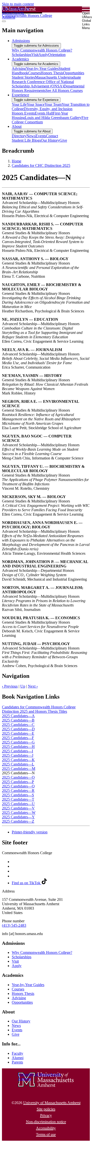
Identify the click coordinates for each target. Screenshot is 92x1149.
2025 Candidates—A (18, 716)
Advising (19, 998)
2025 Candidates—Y (18, 817)
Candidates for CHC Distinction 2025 (41, 165)
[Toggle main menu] (4, 21)
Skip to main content (18, 4)
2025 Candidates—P (18, 782)
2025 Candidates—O (18, 777)
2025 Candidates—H (18, 747)
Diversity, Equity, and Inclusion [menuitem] (48, 109)
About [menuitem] (17, 126)
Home (16, 161)
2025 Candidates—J (17, 755)
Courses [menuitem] (34, 73)
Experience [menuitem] (20, 95)
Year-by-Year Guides (28, 985)
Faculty (17, 1053)
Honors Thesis (23, 993)
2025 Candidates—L (18, 764)
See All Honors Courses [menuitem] (64, 90)
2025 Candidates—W (18, 812)
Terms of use (46, 1134)
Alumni (17, 1058)
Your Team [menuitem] (53, 104)
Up (22, 686)
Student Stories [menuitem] (23, 77)
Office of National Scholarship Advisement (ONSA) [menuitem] (43, 84)
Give (15, 1034)
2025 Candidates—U (18, 804)
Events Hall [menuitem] (44, 113)
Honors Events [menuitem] (23, 113)
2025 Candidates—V (18, 808)
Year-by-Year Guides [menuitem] (42, 68)
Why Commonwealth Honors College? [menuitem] (42, 50)
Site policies (46, 1109)
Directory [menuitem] (19, 136)
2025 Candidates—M (18, 768)
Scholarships (21, 957)
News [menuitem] (30, 136)
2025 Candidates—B (18, 720)
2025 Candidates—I (17, 751)
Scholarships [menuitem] (21, 55)
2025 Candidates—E (18, 733)
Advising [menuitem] (19, 68)
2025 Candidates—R (18, 790)
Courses (18, 989)
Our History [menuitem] (50, 140)
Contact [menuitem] (52, 136)
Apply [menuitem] (43, 55)
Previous (10, 686)
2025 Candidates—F (18, 738)
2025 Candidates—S (18, 795)
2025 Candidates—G (18, 742)
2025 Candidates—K (18, 760)
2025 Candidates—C (18, 725)
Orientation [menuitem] (57, 55)
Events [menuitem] (40, 136)
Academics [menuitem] (20, 59)
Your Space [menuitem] (36, 104)
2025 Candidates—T (18, 799)
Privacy (46, 1115)
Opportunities (22, 1002)
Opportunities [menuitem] (73, 73)
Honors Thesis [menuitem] (52, 73)
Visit (15, 961)
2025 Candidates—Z (18, 821)
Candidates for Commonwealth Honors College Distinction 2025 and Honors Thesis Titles (39, 709)
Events (17, 1030)
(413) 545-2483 (14, 925)
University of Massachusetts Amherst (51, 1103)
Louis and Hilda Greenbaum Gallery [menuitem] (53, 118)
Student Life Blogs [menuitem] (26, 140)
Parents (17, 1062)
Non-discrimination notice (46, 1122)
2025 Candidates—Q (18, 786)
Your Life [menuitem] (19, 104)
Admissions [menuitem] (21, 41)
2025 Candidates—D (18, 729)
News (16, 1025)
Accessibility (46, 1128)
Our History (21, 1021)
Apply (17, 966)
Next (33, 686)
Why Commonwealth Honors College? (42, 952)
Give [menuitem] (63, 140)
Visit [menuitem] (34, 55)
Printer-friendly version (29, 832)
